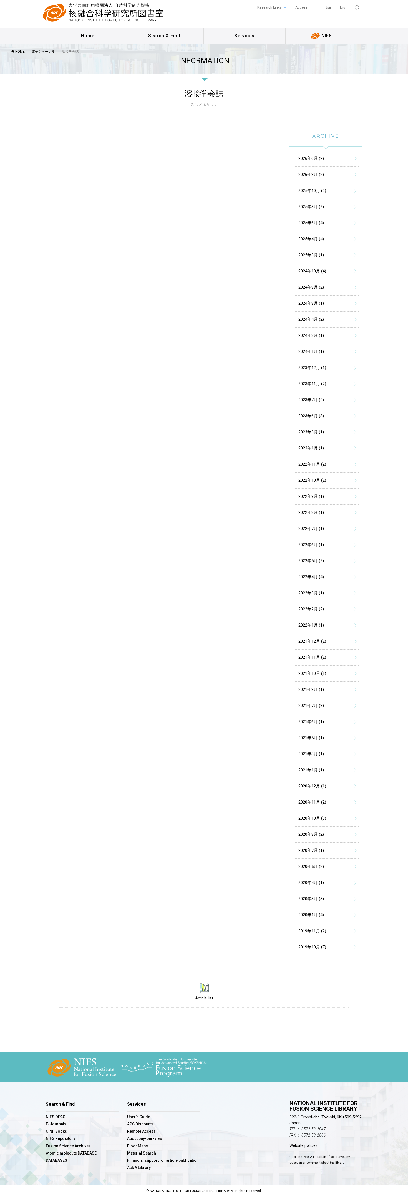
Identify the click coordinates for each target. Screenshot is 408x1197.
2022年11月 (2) (312, 464)
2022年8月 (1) (311, 512)
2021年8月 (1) (311, 689)
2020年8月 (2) (311, 834)
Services (245, 35)
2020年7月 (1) (311, 850)
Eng (342, 7)
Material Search (141, 1153)
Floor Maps (137, 1146)
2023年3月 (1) (311, 432)
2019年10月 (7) (312, 947)
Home (87, 35)
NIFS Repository (60, 1138)
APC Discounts (140, 1124)
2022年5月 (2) (311, 560)
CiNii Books (56, 1131)
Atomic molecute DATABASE (71, 1153)
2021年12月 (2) (312, 641)
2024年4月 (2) (311, 319)
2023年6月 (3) (311, 415)
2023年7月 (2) (311, 399)
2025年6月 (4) (311, 222)
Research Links (270, 7)
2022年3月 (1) (311, 592)
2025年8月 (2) (311, 206)
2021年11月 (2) (312, 657)
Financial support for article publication (163, 1160)
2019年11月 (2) (312, 930)
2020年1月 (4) (311, 914)
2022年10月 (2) (312, 480)
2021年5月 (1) (311, 737)
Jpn (328, 7)
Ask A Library (139, 1167)
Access (301, 7)
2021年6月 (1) (311, 721)
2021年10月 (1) (312, 673)
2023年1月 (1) (311, 448)
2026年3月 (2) (311, 174)
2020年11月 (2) (312, 802)
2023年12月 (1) (312, 367)
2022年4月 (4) (311, 576)
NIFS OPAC (55, 1117)
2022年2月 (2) (311, 609)
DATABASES (56, 1160)
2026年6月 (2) (311, 158)
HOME (19, 52)
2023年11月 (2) (312, 383)
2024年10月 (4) (312, 271)
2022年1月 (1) (311, 625)
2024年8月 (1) (311, 303)
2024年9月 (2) (311, 287)
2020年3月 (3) (311, 898)
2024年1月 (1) (311, 351)
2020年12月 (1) (312, 786)
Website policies (303, 1145)
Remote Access (141, 1131)
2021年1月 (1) (311, 769)
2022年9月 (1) (311, 496)
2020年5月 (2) (311, 866)
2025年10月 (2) (312, 190)
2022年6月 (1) (311, 544)
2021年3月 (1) (311, 753)
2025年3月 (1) (311, 254)
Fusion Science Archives (68, 1146)
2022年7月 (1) (311, 528)
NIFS (326, 35)
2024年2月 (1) (311, 335)
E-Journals (56, 1124)
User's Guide (138, 1117)
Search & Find (164, 35)
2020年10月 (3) (312, 818)
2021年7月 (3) (311, 705)
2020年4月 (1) (311, 882)
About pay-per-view (144, 1138)
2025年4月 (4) (311, 238)
